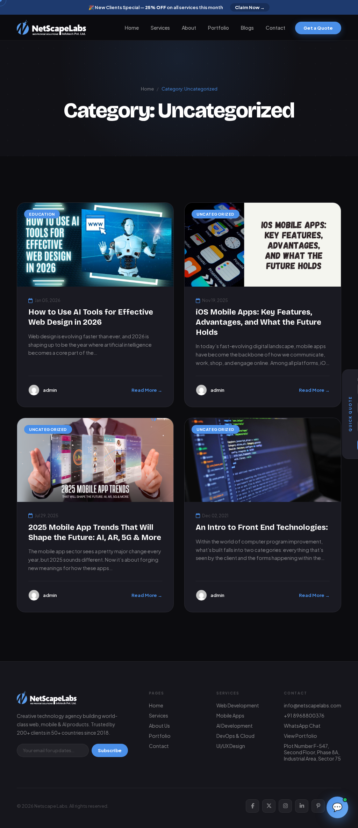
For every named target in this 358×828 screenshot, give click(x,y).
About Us (159, 725)
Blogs (247, 27)
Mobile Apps (230, 715)
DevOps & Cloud (235, 736)
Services (160, 27)
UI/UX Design (230, 746)
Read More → (146, 390)
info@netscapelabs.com (312, 705)
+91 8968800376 (304, 715)
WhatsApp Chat (302, 725)
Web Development (237, 705)
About (189, 27)
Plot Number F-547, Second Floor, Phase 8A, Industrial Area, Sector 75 (312, 752)
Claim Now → (250, 7)
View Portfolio (300, 736)
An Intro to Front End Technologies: (262, 527)
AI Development (234, 725)
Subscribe (110, 750)
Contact (275, 27)
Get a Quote (318, 28)
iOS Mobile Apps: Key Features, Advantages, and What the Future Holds (258, 322)
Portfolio (218, 27)
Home (132, 27)
